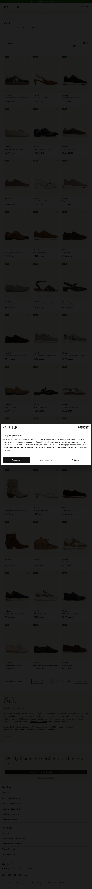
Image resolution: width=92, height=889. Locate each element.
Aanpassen (44, 460)
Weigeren (75, 460)
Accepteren (16, 460)
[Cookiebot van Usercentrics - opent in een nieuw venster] (79, 427)
